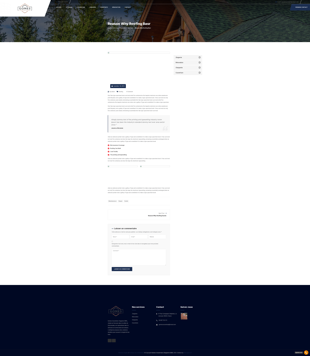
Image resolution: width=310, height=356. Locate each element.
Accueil (58, 7)
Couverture (81, 7)
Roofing (121, 91)
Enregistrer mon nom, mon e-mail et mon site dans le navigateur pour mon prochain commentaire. (135, 245)
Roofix (126, 201)
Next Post (162, 213)
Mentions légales (123, 352)
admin (113, 91)
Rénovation (116, 7)
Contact (128, 7)
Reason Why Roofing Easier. (157, 215)
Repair (120, 201)
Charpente (104, 7)
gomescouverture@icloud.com (287, 2)
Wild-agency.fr (188, 352)
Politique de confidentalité (136, 352)
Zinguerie (92, 7)
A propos (69, 7)
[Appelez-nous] (306, 352)
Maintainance (112, 201)
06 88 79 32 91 (63, 2)
